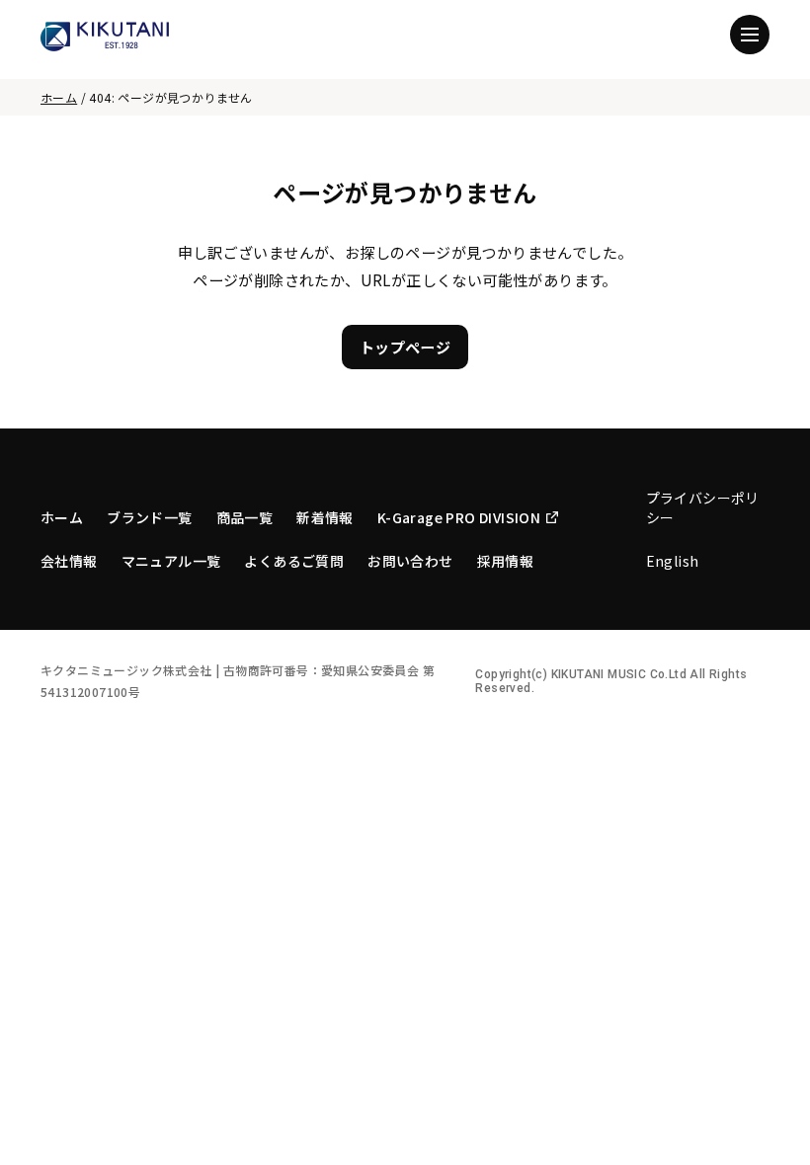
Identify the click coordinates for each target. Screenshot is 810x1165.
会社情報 (69, 561)
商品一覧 (245, 517)
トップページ (405, 347)
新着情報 (325, 517)
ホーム (58, 97)
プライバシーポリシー (703, 507)
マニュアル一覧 (171, 561)
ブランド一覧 (149, 517)
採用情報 (505, 561)
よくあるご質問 (294, 561)
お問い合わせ (409, 561)
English (672, 561)
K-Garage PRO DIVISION (458, 517)
